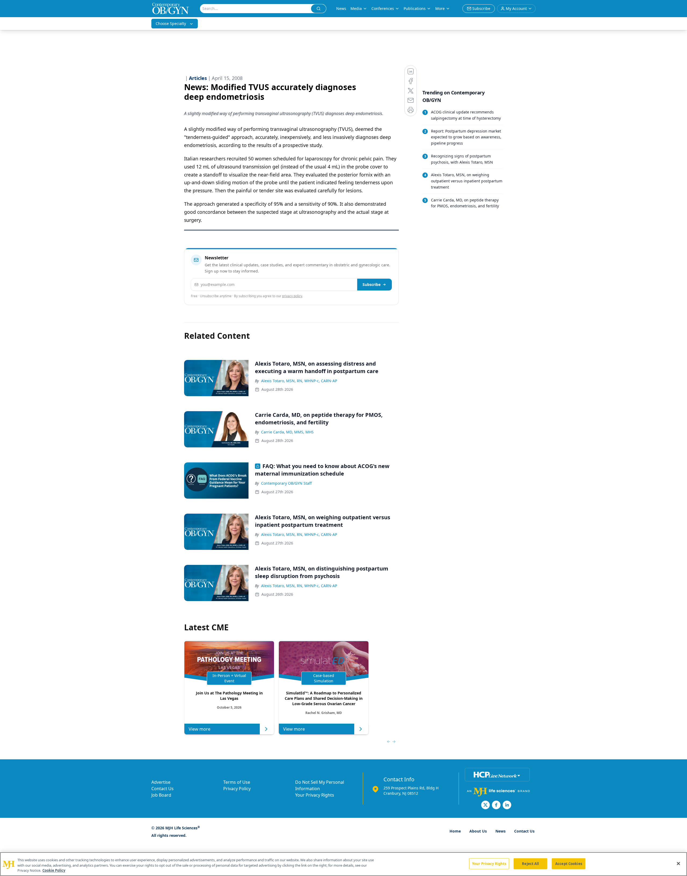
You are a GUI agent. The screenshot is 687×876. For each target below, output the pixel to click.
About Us (478, 831)
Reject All (530, 863)
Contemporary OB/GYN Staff (286, 483)
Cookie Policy (53, 870)
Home (455, 831)
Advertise (160, 782)
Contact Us (162, 789)
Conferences (382, 8)
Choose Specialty (171, 23)
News (341, 8)
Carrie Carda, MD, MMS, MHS (287, 432)
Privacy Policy (237, 789)
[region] (343, 864)
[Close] (678, 863)
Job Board (161, 795)
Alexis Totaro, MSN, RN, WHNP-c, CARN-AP (299, 380)
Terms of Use (236, 782)
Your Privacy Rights (314, 795)
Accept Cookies (568, 863)
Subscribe (372, 284)
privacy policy (292, 296)
